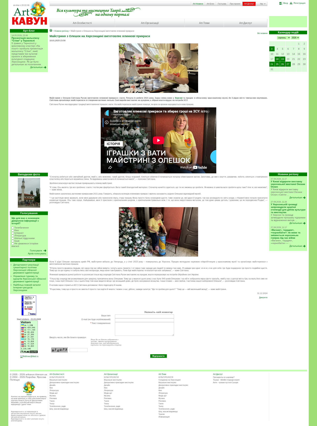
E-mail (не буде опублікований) (96, 319)
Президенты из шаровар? (223, 377)
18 (277, 59)
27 (288, 64)
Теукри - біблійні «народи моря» (226, 380)
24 (271, 64)
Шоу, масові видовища (59, 409)
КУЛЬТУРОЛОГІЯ (57, 377)
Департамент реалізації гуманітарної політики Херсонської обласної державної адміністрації (26, 268)
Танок (52, 401)
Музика (53, 396)
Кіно (16, 230)
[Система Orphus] (29, 315)
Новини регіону (61, 31)
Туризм (161, 414)
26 (282, 64)
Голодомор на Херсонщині (169, 380)
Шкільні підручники (24, 238)
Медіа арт (54, 393)
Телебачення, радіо (58, 406)
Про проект (235, 4)
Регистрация (299, 3)
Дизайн (52, 385)
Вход (285, 3)
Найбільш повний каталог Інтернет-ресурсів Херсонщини (27, 287)
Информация (164, 417)
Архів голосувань (37, 253)
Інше (16, 240)
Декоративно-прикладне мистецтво (64, 382)
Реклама (53, 398)
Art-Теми (204, 23)
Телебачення (21, 227)
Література (20, 235)
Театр (52, 404)
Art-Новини (198, 4)
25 (277, 64)
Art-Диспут (249, 4)
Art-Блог (210, 4)
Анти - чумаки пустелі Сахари (225, 382)
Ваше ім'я (105, 316)
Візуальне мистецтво (58, 380)
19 (282, 59)
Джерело (263, 297)
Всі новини (262, 33)
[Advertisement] (29, 123)
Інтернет (19, 233)
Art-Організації (150, 23)
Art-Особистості (82, 23)
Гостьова (222, 4)
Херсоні (178, 98)
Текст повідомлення (100, 323)
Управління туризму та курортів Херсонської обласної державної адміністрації (29, 279)
